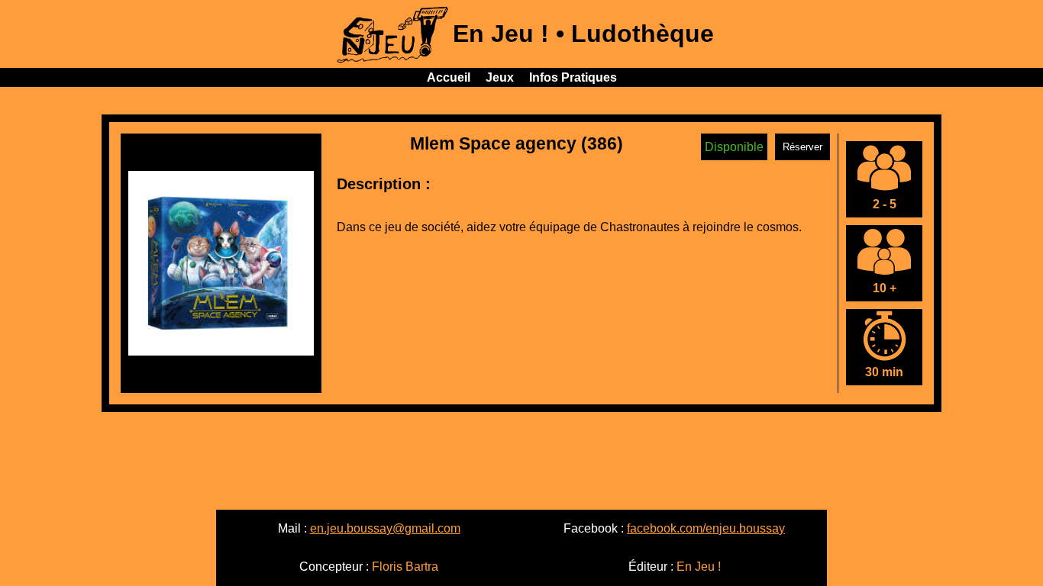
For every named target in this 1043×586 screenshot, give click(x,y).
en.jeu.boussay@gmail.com (385, 528)
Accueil (448, 77)
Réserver (802, 147)
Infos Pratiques (573, 77)
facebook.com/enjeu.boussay (706, 528)
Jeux (500, 77)
